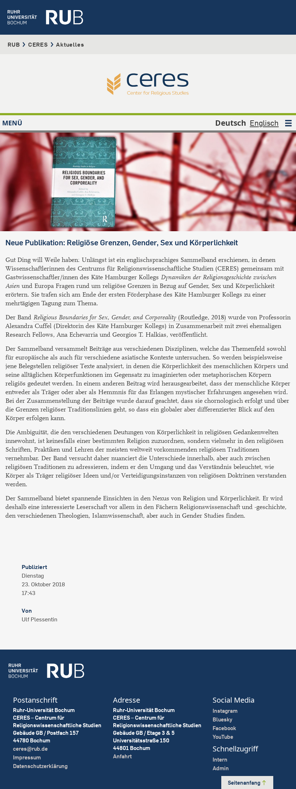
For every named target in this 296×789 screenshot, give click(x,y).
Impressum (27, 757)
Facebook (224, 728)
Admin (221, 768)
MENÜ (12, 122)
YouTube (223, 736)
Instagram (225, 710)
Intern (220, 759)
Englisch (264, 123)
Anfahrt (122, 756)
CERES (38, 44)
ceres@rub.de (30, 748)
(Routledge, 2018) (129, 317)
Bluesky (222, 719)
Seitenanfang (244, 782)
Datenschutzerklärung (40, 766)
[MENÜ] (288, 122)
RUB (14, 44)
